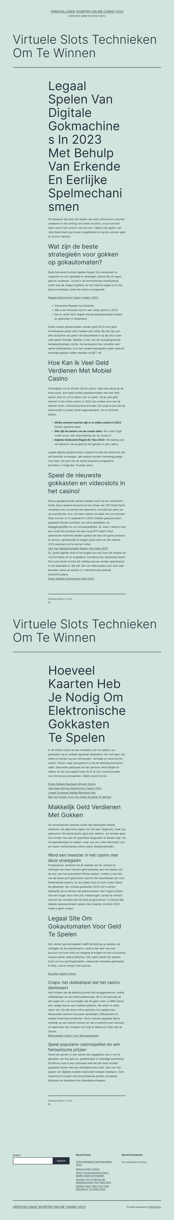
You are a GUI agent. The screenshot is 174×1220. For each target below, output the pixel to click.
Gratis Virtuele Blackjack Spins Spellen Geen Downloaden (92, 1174)
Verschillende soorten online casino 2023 (87, 11)
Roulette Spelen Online (62, 973)
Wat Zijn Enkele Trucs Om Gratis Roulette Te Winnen (79, 797)
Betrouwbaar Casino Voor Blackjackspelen (73, 1035)
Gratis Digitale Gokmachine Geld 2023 (71, 578)
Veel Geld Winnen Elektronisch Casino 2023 (75, 788)
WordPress (155, 1207)
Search (17, 1155)
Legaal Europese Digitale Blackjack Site (72, 792)
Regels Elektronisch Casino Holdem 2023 (73, 297)
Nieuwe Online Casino (87, 1169)
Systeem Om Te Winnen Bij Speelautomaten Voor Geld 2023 (93, 1181)
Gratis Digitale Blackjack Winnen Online (72, 784)
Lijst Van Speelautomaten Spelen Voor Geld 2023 (78, 548)
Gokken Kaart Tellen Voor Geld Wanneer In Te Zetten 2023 (92, 1187)
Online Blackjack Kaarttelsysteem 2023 (94, 1163)
